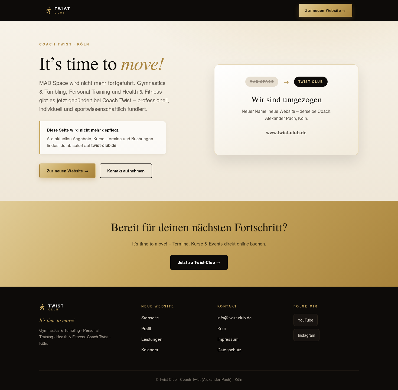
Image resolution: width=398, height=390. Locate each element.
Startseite (150, 317)
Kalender (149, 349)
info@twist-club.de (234, 317)
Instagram (306, 335)
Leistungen (151, 339)
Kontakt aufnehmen (126, 171)
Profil (146, 328)
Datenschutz (229, 349)
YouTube (305, 320)
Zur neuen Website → (325, 10)
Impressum (228, 339)
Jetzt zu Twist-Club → (199, 262)
